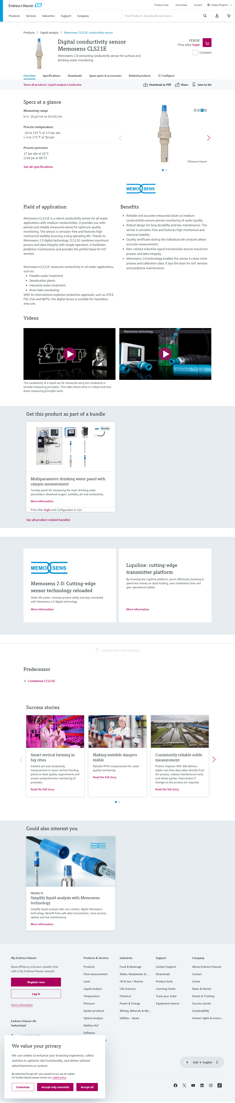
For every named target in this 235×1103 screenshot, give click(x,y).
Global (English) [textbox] (219, 5)
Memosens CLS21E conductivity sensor (88, 32)
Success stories (201, 1003)
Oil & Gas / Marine (131, 981)
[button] (36, 982)
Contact (198, 5)
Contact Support (166, 966)
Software (89, 1033)
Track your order (166, 996)
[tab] (31, 75)
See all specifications (38, 167)
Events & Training (203, 996)
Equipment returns (167, 1003)
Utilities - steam (129, 1018)
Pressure (89, 1003)
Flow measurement (96, 974)
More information (42, 501)
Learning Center (166, 989)
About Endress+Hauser (206, 966)
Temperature (92, 996)
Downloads (181, 5)
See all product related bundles (48, 520)
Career (196, 981)
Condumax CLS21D (41, 681)
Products (29, 32)
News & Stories (201, 989)
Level (87, 981)
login (196, 45)
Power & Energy (130, 1003)
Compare (205, 52)
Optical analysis (93, 1018)
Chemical (125, 996)
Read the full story (42, 789)
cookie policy (59, 1077)
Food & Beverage (130, 966)
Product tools (162, 5)
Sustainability (200, 1011)
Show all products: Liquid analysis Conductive (53, 84)
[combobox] (222, 5)
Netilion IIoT (91, 1025)
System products (94, 1011)
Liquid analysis (49, 32)
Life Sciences (128, 989)
